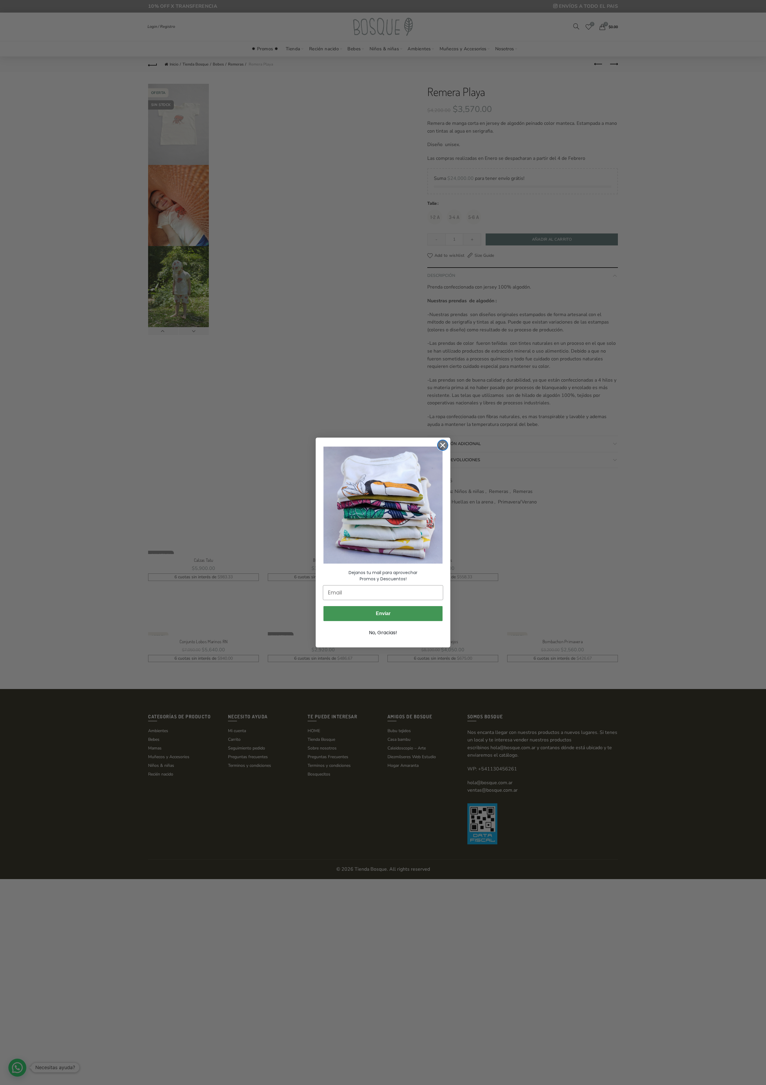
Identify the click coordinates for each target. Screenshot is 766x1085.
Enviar (383, 613)
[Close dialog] (442, 445)
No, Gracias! (383, 632)
